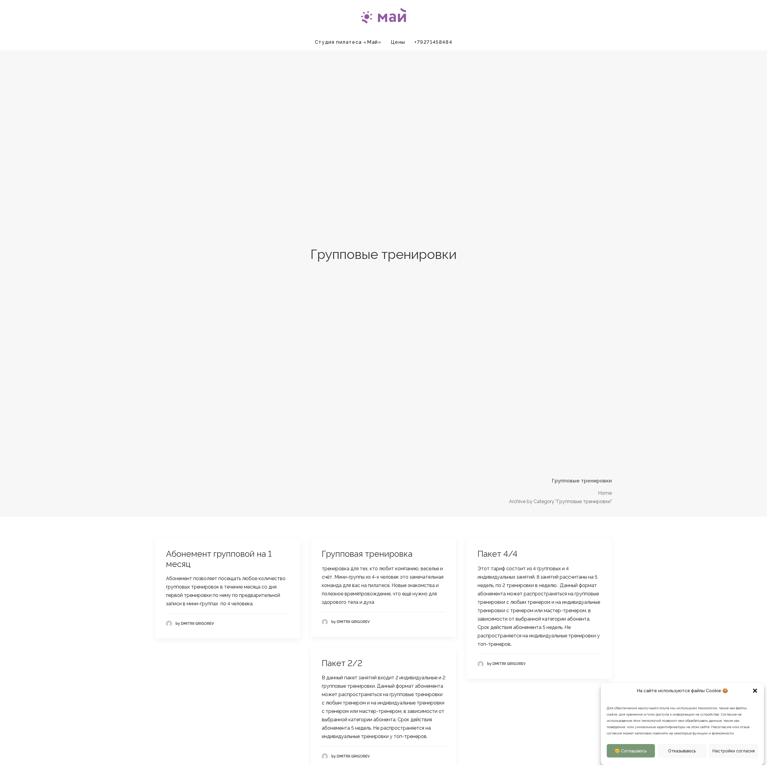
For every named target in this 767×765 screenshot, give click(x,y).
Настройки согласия (733, 751)
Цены (398, 42)
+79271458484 (433, 42)
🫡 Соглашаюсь (631, 751)
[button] (755, 691)
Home (605, 493)
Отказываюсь (682, 751)
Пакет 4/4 (497, 554)
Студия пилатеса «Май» (348, 42)
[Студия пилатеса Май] (383, 17)
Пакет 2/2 (342, 663)
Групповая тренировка (367, 554)
